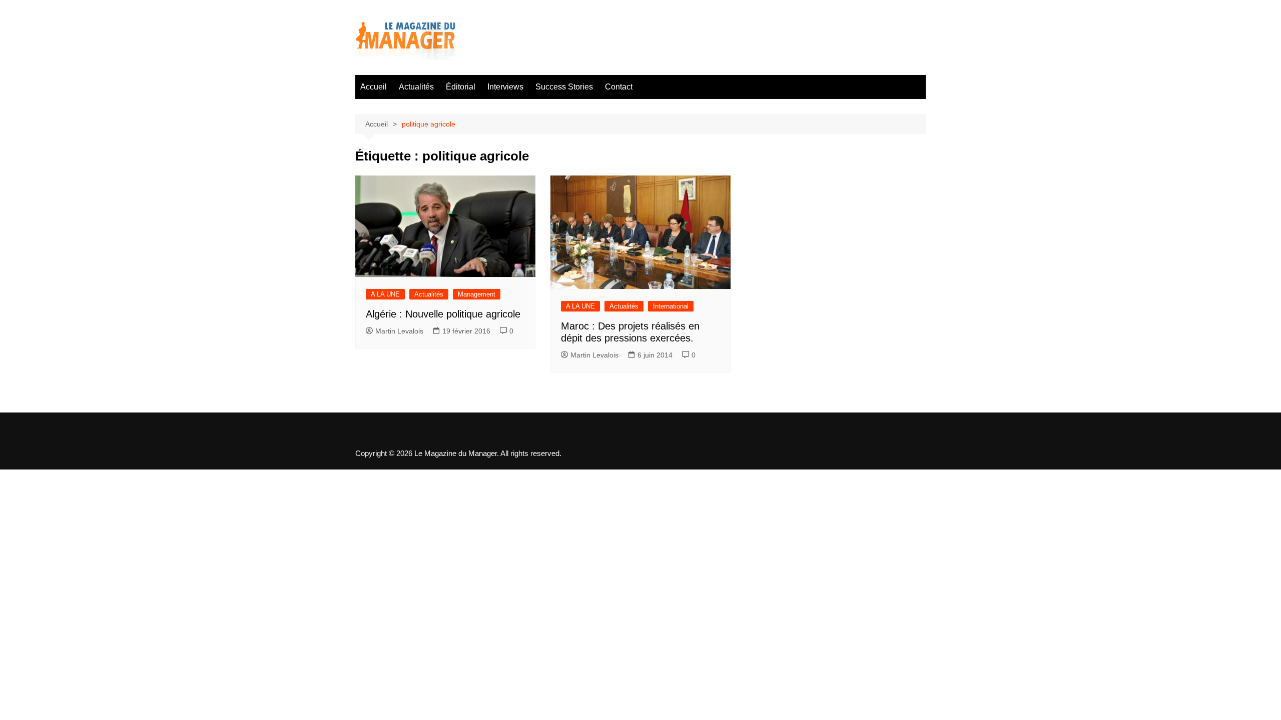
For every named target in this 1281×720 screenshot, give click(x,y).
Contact (618, 86)
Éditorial (460, 86)
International (671, 306)
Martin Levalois (399, 331)
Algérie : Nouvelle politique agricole (443, 314)
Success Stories (564, 86)
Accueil (373, 86)
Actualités (416, 86)
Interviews (505, 86)
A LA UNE (385, 294)
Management (476, 294)
